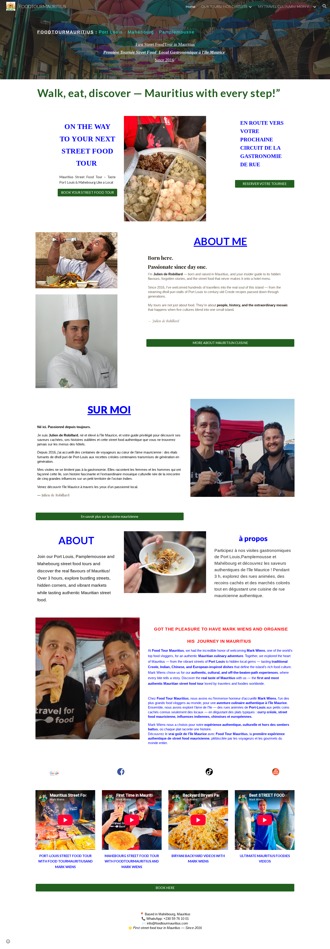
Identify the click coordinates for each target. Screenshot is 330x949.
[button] (324, 6)
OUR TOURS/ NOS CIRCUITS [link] (224, 6)
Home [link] (190, 6)
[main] (165, 26)
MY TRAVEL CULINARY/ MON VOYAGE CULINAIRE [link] (285, 6)
